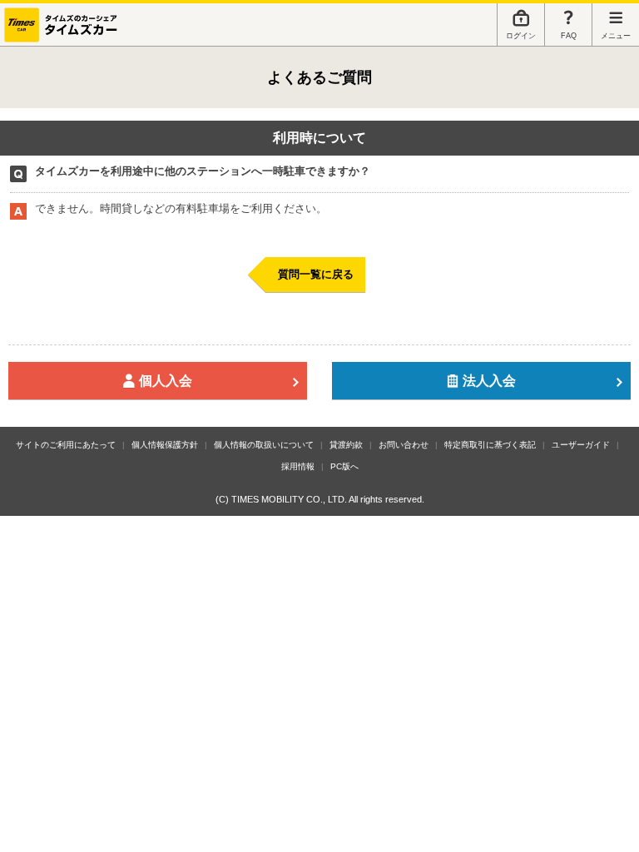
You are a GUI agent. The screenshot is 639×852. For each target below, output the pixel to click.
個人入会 (165, 380)
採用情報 (298, 466)
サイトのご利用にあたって (66, 444)
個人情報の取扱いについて (264, 444)
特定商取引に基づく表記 (490, 444)
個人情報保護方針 (164, 444)
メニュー (616, 36)
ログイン (521, 36)
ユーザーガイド (581, 444)
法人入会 (489, 380)
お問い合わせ (403, 444)
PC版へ (344, 466)
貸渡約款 (346, 444)
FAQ (569, 36)
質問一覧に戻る (316, 274)
